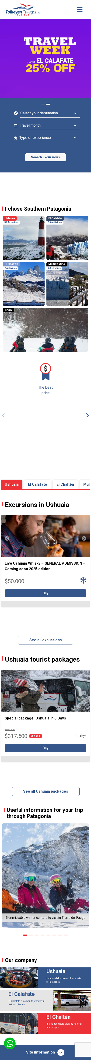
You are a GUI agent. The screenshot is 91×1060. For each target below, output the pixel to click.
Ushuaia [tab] (12, 484)
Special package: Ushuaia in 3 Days (35, 718)
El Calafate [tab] (37, 484)
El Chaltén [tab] (65, 484)
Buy (45, 593)
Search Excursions (45, 157)
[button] (85, 415)
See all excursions (45, 640)
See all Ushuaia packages (45, 791)
